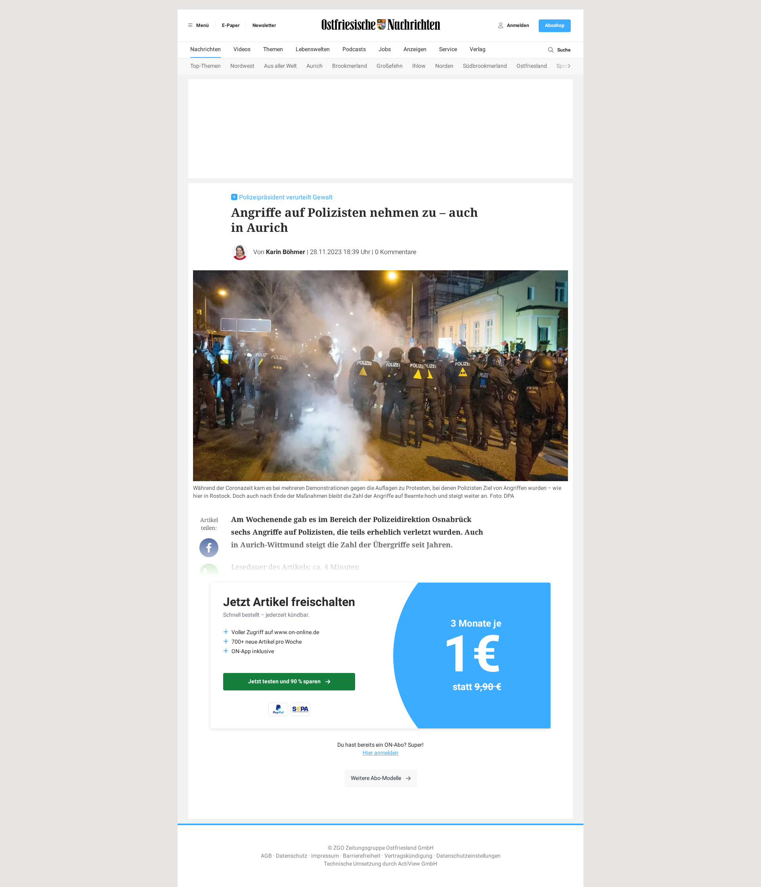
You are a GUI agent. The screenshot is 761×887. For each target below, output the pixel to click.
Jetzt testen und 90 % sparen (284, 681)
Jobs (385, 49)
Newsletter (264, 25)
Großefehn (390, 66)
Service (448, 49)
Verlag (478, 49)
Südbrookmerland (485, 66)
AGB (266, 856)
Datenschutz (291, 856)
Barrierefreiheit (361, 856)
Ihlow (419, 66)
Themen (273, 49)
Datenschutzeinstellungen (468, 856)
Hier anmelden (380, 753)
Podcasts (354, 49)
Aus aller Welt (280, 66)
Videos (241, 49)
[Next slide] (561, 67)
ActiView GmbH (417, 864)
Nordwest (242, 66)
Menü (202, 25)
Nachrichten (205, 49)
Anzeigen (414, 49)
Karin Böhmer (285, 252)
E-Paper (230, 25)
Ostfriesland (531, 66)
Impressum (325, 856)
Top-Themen (205, 66)
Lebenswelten (313, 49)
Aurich (314, 66)
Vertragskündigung (408, 856)
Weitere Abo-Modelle (376, 778)
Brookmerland (349, 66)
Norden (444, 66)
